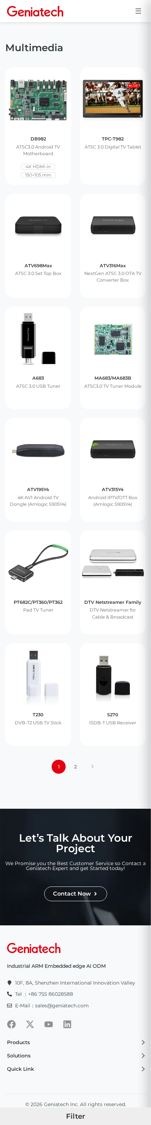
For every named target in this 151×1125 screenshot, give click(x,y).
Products (18, 1042)
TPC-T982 (113, 139)
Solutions (19, 1055)
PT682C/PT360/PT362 (38, 602)
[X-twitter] (30, 1024)
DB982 (38, 139)
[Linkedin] (67, 1024)
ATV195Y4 (38, 489)
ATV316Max (113, 265)
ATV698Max (38, 265)
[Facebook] (11, 1024)
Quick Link (20, 1069)
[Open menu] (138, 11)
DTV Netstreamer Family (112, 602)
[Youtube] (48, 1024)
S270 (112, 714)
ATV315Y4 (113, 489)
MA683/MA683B (112, 378)
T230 (38, 714)
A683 (38, 378)
